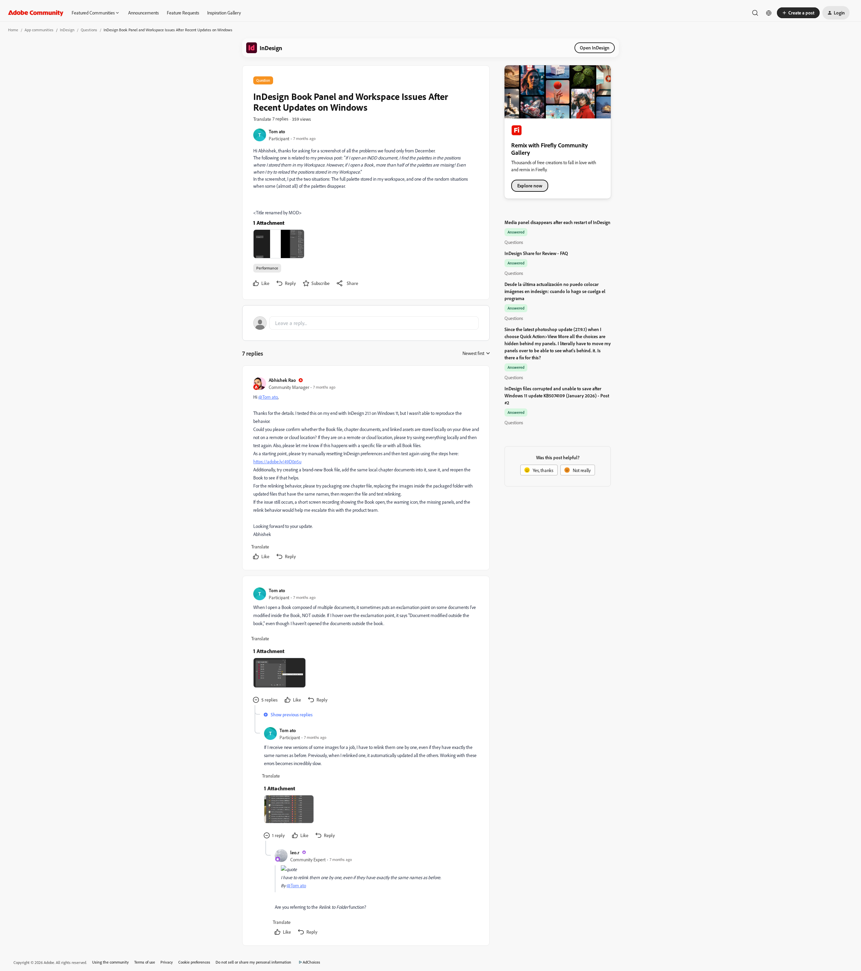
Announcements (143, 12)
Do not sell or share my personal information (253, 962)
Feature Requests (183, 12)
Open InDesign (594, 47)
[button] (798, 12)
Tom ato (277, 131)
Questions (89, 29)
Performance (267, 268)
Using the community (110, 962)
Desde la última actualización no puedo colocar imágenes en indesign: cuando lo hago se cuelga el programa (554, 291)
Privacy (166, 962)
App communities (39, 29)
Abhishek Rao (282, 380)
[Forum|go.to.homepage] (36, 12)
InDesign (67, 29)
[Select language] (768, 12)
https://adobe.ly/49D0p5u (277, 461)
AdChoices (311, 962)
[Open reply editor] (365, 322)
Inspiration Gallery (224, 12)
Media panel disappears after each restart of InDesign (557, 222)
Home (13, 29)
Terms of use (144, 962)
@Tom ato (268, 397)
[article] (365, 469)
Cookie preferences (194, 962)
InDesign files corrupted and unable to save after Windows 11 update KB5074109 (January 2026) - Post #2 (556, 395)
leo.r (294, 852)
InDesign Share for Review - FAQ (536, 253)
